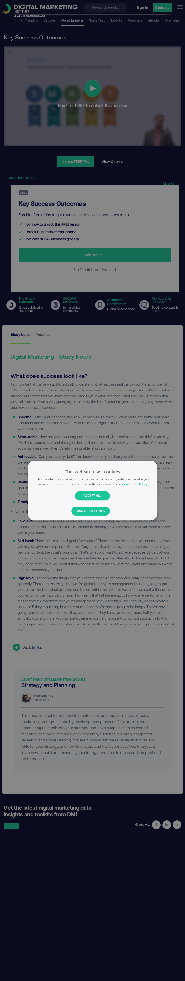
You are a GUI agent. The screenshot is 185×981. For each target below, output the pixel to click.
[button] (92, 511)
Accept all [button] (93, 496)
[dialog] (92, 490)
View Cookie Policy (134, 484)
